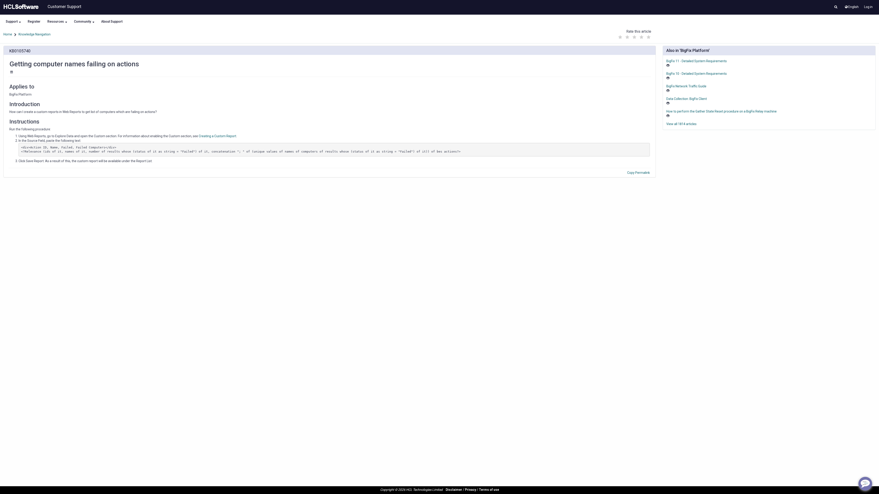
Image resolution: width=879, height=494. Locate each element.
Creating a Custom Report (217, 136)
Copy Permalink (638, 173)
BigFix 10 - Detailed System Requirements (696, 73)
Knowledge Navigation (35, 34)
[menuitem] (851, 5)
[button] (836, 7)
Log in (868, 7)
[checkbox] (620, 37)
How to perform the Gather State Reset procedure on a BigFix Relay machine (721, 111)
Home (7, 34)
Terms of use (489, 489)
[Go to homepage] (20, 7)
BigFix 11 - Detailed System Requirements (696, 61)
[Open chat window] (865, 484)
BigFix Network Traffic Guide (686, 86)
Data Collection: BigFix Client (686, 99)
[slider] (634, 36)
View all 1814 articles (681, 124)
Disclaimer (454, 489)
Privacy (470, 489)
